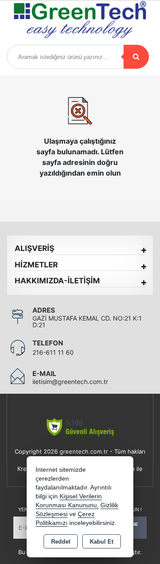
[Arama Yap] (136, 57)
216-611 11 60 (53, 352)
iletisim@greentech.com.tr (70, 381)
